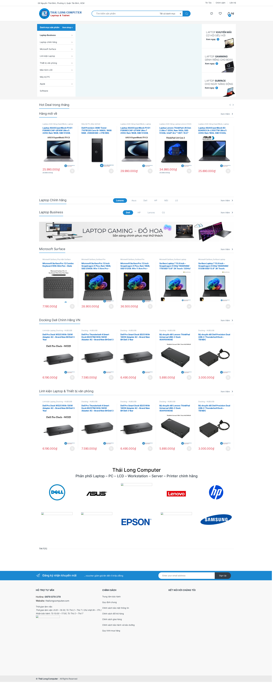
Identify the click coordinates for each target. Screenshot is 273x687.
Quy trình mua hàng (111, 630)
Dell (145, 200)
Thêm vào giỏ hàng (72, 171)
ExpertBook (62, 124)
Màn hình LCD (46, 70)
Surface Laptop (180, 259)
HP (155, 200)
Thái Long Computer (48, 678)
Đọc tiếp (111, 171)
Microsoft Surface (48, 49)
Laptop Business (48, 35)
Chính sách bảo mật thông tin (115, 608)
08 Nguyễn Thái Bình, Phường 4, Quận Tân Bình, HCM (61, 3)
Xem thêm (225, 114)
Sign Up (223, 575)
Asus (134, 200)
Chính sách (220, 3)
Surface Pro (100, 259)
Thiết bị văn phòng (48, 63)
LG (176, 200)
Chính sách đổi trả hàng (113, 613)
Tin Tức (208, 3)
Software (44, 91)
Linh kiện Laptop (47, 56)
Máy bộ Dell (95, 124)
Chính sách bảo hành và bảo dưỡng (118, 625)
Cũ (163, 212)
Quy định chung (109, 602)
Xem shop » (67, 27)
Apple (42, 84)
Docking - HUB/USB (64, 330)
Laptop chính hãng (48, 42)
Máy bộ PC (45, 77)
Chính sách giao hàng (112, 619)
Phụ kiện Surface (64, 259)
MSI (166, 200)
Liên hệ (233, 3)
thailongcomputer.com (57, 600)
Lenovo (120, 200)
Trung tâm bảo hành (111, 596)
